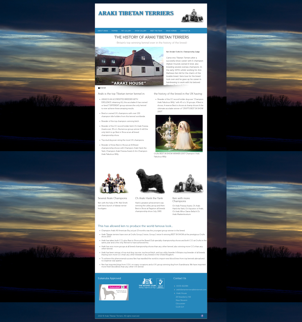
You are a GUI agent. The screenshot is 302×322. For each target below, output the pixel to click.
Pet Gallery (126, 31)
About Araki (103, 31)
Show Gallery (140, 31)
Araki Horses (171, 31)
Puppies (115, 31)
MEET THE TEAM (156, 31)
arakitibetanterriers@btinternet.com (191, 290)
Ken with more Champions (181, 200)
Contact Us (185, 31)
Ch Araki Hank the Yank (149, 198)
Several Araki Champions (112, 198)
